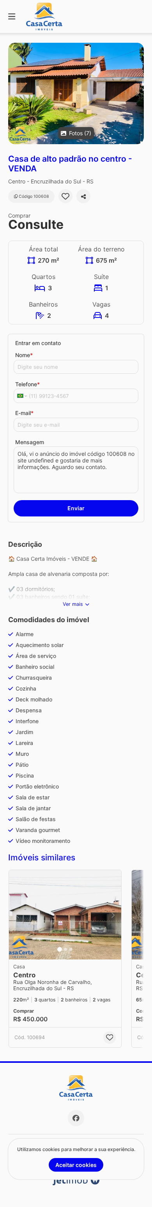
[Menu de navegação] (11, 16)
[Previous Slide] (14, 93)
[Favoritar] (65, 196)
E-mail (24, 413)
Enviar (76, 508)
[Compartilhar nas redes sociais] (83, 196)
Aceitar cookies (76, 1165)
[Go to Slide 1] (59, 949)
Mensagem (29, 442)
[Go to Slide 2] (65, 949)
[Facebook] (76, 1118)
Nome (24, 355)
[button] (76, 93)
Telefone (27, 384)
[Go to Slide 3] (70, 949)
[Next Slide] (137, 93)
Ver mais (73, 604)
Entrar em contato (38, 343)
